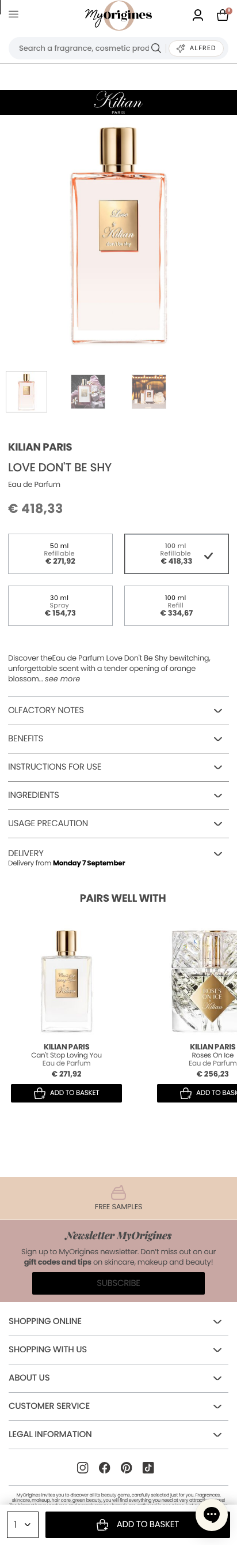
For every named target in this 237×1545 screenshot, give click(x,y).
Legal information (50, 1434)
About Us (29, 1378)
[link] (198, 15)
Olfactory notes (46, 710)
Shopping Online (45, 1321)
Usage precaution (48, 823)
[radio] (60, 554)
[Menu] (16, 16)
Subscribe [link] (118, 1283)
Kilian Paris (40, 447)
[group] (118, 233)
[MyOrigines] (118, 15)
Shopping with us (48, 1350)
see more (62, 679)
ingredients (33, 795)
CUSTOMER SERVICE (49, 1406)
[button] (212, 1515)
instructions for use (54, 767)
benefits (25, 739)
